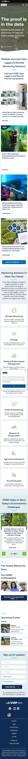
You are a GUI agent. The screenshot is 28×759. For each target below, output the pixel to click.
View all (3, 621)
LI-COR (14, 736)
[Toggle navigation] (26, 5)
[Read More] (14, 538)
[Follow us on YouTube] (15, 708)
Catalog (14, 733)
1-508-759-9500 (14, 743)
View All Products (12, 262)
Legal (14, 724)
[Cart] (23, 5)
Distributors (14, 730)
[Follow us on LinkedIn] (18, 708)
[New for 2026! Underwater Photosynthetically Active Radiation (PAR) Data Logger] (14, 148)
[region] (14, 379)
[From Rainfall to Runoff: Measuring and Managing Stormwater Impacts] (14, 629)
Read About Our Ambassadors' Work (14, 597)
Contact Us (14, 740)
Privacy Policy (21, 694)
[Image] (14, 1)
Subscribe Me (10, 687)
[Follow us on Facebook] (10, 708)
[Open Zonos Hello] (10, 714)
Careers (14, 721)
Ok (14, 386)
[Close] (25, 371)
